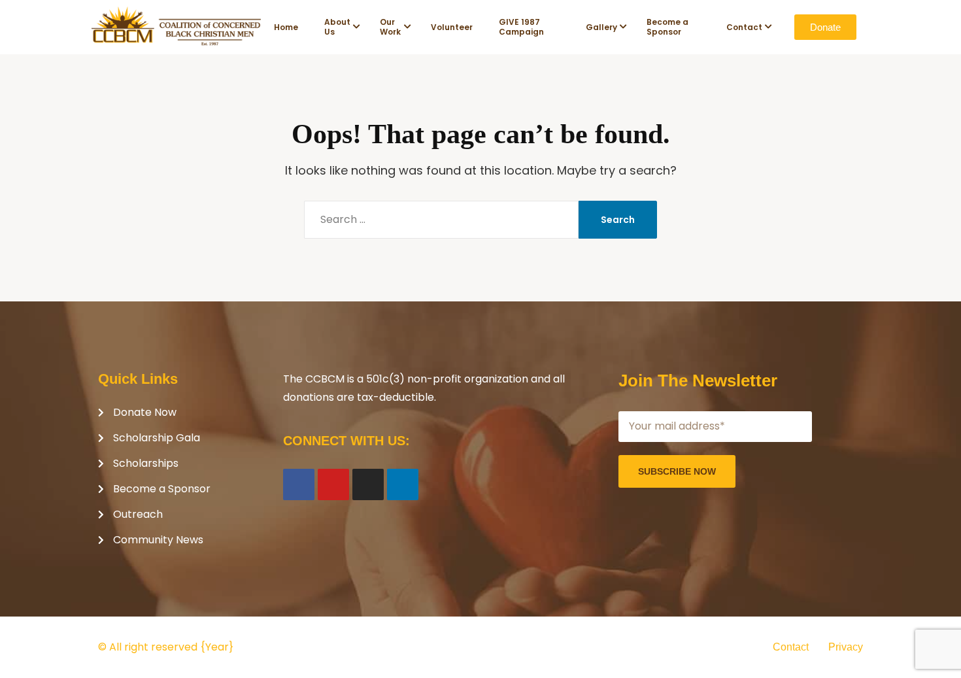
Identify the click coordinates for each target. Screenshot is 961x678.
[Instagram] (368, 484)
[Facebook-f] (298, 484)
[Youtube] (333, 484)
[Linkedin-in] (402, 484)
